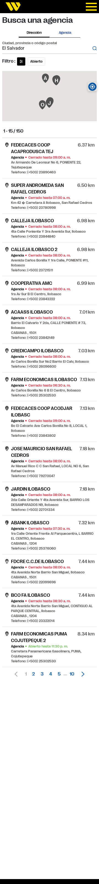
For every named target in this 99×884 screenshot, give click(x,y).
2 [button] (33, 674)
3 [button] (42, 674)
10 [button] (72, 674)
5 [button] (59, 674)
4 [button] (50, 674)
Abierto (36, 61)
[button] (81, 674)
